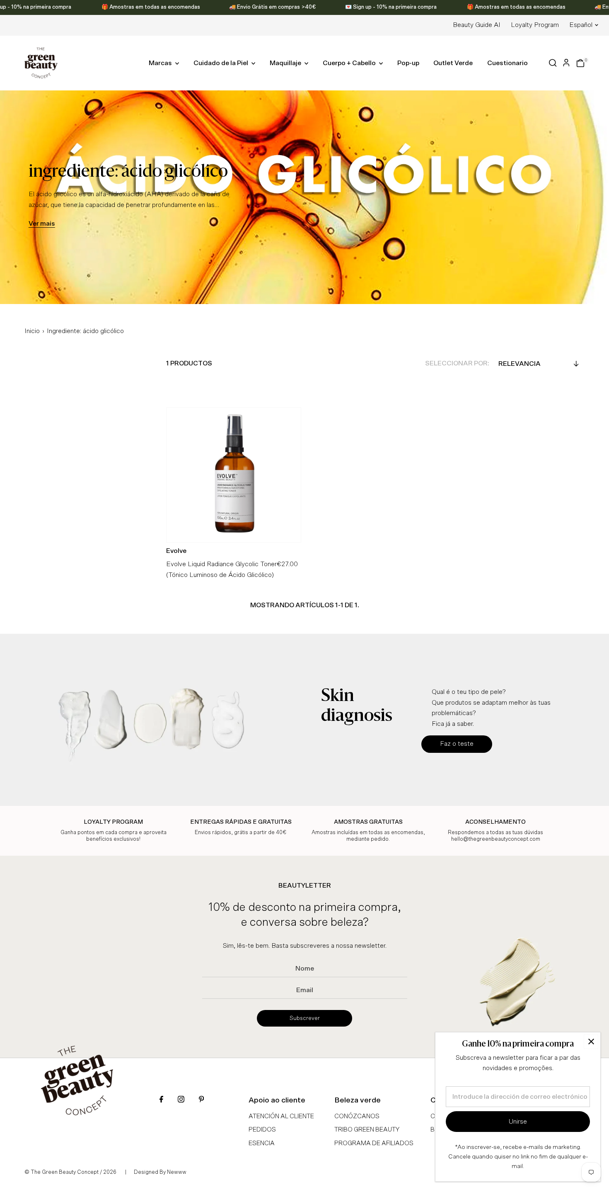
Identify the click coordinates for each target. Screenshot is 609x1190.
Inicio (32, 331)
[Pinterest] (201, 1100)
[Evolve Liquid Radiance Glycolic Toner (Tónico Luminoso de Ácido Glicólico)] (233, 475)
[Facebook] (161, 1100)
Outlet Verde (453, 63)
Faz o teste (457, 743)
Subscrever (305, 1018)
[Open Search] (553, 63)
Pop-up (408, 63)
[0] (580, 63)
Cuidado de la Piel (221, 63)
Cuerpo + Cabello (350, 63)
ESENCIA (262, 1143)
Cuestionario (507, 63)
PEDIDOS (262, 1130)
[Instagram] (181, 1100)
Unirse (518, 1121)
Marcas (161, 63)
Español (580, 25)
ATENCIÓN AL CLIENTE (281, 1116)
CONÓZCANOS (356, 1116)
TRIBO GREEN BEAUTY (366, 1130)
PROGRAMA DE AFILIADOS (373, 1143)
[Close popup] (591, 1041)
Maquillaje (286, 63)
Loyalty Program (535, 25)
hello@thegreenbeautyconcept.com (495, 839)
